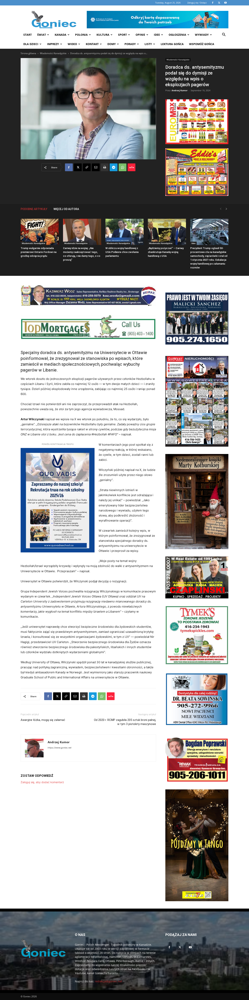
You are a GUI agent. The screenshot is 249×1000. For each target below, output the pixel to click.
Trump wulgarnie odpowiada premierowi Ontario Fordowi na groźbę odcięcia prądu (38, 252)
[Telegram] (113, 167)
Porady (130, 44)
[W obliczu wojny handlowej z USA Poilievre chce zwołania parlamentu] (124, 232)
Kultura (102, 34)
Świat (41, 34)
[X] (78, 167)
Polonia (81, 34)
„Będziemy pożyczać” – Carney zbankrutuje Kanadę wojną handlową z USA (166, 252)
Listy (148, 44)
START (27, 34)
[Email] (96, 167)
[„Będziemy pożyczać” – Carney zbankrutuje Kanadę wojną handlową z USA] (167, 232)
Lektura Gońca (172, 44)
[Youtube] (190, 947)
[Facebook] (69, 167)
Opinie (140, 34)
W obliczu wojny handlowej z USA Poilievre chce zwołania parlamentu (122, 252)
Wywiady (202, 34)
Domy (111, 44)
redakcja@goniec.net (108, 981)
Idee (157, 34)
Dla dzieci (30, 44)
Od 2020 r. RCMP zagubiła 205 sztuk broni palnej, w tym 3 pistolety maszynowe (125, 722)
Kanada (60, 34)
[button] (223, 35)
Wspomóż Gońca (201, 44)
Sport (122, 34)
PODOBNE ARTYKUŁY (34, 209)
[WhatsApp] (122, 167)
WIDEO (72, 44)
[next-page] (226, 209)
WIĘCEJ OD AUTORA (66, 209)
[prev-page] (221, 209)
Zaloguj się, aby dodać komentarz (42, 782)
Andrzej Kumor (180, 90)
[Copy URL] (87, 167)
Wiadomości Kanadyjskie (53, 53)
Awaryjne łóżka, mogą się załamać (43, 720)
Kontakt (92, 44)
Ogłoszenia (177, 34)
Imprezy (53, 44)
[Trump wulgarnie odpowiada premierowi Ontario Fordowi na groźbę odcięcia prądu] (40, 232)
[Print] (105, 167)
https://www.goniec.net (59, 747)
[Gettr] (131, 167)
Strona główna (28, 53)
